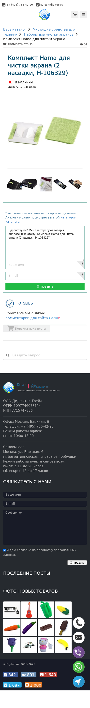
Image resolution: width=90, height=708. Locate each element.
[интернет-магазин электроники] (45, 15)
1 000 (35, 685)
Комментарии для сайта (32, 318)
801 (31, 674)
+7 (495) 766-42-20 (19, 4)
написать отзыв (20, 44)
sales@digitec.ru (51, 4)
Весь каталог (14, 29)
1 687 (14, 685)
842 (12, 674)
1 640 (50, 674)
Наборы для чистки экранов (48, 34)
